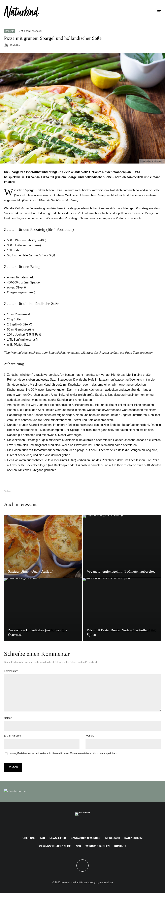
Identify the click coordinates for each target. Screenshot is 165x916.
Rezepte (9, 31)
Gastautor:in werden (85, 838)
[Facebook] (71, 825)
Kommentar (11, 671)
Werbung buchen (98, 846)
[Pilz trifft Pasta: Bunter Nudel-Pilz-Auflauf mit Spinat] (122, 609)
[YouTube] (88, 825)
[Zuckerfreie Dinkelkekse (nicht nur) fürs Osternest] (43, 609)
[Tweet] (32, 491)
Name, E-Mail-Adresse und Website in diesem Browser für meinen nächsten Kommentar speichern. (63, 753)
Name (8, 718)
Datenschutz (133, 838)
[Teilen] (22, 491)
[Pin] (43, 491)
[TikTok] (94, 825)
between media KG (71, 882)
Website (90, 735)
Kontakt (120, 846)
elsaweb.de (106, 882)
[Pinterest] (83, 825)
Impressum (112, 838)
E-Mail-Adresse (13, 735)
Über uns (29, 838)
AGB (78, 846)
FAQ (42, 838)
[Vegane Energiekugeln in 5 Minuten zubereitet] (122, 546)
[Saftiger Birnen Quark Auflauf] (43, 546)
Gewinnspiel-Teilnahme (55, 846)
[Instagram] (77, 825)
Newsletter (58, 838)
